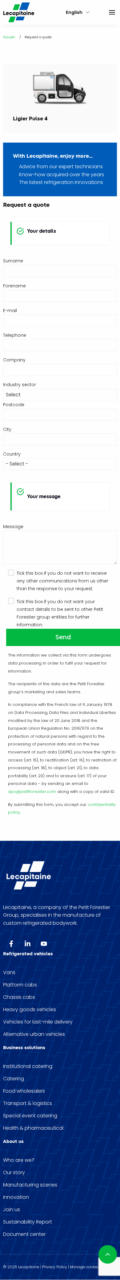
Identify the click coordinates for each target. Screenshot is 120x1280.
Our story (14, 1172)
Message (13, 526)
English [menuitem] (74, 12)
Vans (9, 972)
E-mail (10, 310)
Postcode (13, 405)
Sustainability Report (27, 1222)
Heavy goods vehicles (29, 1009)
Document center (24, 1234)
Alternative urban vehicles (34, 1034)
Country (12, 454)
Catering (13, 1078)
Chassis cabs (19, 997)
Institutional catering (27, 1066)
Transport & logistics (27, 1103)
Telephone (14, 335)
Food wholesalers (24, 1091)
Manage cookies (85, 1267)
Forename (14, 286)
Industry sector (19, 384)
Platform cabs (20, 984)
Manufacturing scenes (30, 1184)
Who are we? (18, 1160)
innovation (16, 1197)
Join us (11, 1209)
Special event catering (30, 1115)
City (7, 429)
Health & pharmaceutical (33, 1128)
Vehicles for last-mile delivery (38, 1021)
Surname (13, 261)
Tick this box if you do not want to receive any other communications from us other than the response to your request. (62, 581)
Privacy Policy (54, 1267)
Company (14, 360)
